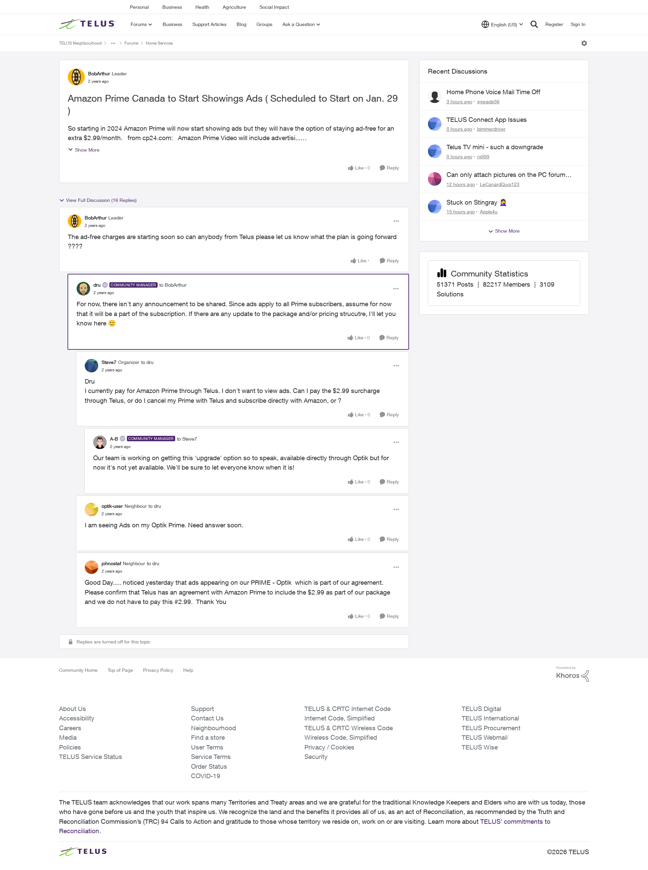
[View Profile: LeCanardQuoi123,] (434, 179)
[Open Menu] (584, 43)
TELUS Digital (481, 708)
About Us (72, 708)
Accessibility (76, 718)
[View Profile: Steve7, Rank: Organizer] (91, 365)
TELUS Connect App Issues (487, 119)
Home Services (159, 43)
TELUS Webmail (485, 737)
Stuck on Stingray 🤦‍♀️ (477, 202)
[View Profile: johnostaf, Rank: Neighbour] (91, 567)
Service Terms (211, 756)
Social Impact (274, 7)
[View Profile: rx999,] (434, 151)
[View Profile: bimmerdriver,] (434, 124)
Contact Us (207, 718)
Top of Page (120, 670)
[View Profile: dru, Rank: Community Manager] (83, 288)
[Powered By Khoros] (573, 674)
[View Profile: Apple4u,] (434, 206)
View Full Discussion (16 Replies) (101, 200)
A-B (114, 439)
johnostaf (111, 563)
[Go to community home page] (88, 24)
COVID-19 (205, 776)
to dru (147, 362)
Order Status (209, 766)
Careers (70, 728)
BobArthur (99, 73)
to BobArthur (173, 285)
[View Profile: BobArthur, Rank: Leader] (76, 77)
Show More (87, 150)
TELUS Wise (480, 747)
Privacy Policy (158, 670)
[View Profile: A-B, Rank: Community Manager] (100, 442)
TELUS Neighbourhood (80, 43)
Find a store (208, 737)
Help (188, 670)
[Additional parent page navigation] (113, 43)
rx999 (483, 156)
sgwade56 (488, 101)
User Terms (207, 747)
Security (316, 756)
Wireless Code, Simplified (340, 737)
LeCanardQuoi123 (499, 184)
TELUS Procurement (491, 728)
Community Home (78, 670)
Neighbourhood (213, 728)
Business (172, 7)
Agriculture (234, 7)
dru (97, 285)
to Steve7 (187, 439)
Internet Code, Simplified (339, 718)
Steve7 (109, 362)
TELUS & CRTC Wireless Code (348, 728)
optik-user (112, 506)
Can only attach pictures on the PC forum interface (506, 175)
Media (68, 737)
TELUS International (490, 718)
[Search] (534, 24)
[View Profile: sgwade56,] (434, 96)
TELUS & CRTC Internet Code (347, 708)
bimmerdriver (491, 129)
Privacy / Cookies (329, 747)
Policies (70, 747)
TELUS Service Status (90, 756)
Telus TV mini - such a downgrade (495, 147)
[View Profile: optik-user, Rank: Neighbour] (91, 509)
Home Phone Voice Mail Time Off (493, 92)
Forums (131, 43)
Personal (139, 7)
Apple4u (488, 211)
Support (202, 708)
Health (202, 7)
